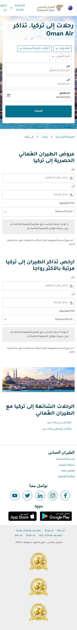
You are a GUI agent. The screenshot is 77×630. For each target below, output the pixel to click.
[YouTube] (15, 495)
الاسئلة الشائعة (65, 459)
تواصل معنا (68, 471)
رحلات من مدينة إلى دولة (50, 535)
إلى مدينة (49, 530)
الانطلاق (64, 93)
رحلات (44, 137)
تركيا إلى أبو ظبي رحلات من (56, 429)
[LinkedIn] (40, 495)
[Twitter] (27, 495)
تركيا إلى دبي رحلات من (59, 422)
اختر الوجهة (64, 84)
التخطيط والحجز (17, 7)
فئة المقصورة (67, 203)
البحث (38, 111)
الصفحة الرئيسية (65, 137)
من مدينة (30, 535)
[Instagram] (52, 495)
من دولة (19, 535)
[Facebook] (65, 495)
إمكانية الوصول (66, 476)
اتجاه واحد (64, 48)
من (68, 66)
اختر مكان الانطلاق (59, 70)
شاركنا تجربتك (67, 465)
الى (68, 80)
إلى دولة (61, 530)
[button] (34, 49)
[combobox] (36, 178)
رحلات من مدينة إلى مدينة (28, 530)
